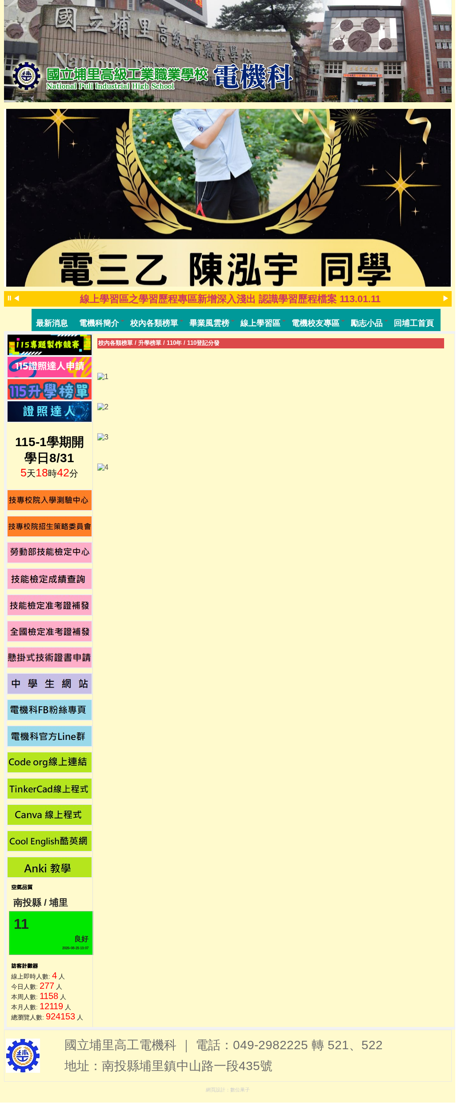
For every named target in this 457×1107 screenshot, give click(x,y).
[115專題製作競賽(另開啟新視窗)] (50, 345)
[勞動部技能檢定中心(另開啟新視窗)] (50, 553)
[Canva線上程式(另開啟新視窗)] (50, 815)
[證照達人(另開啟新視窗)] (50, 411)
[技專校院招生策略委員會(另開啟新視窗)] (50, 526)
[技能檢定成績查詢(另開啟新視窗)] (50, 579)
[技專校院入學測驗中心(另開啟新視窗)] (50, 500)
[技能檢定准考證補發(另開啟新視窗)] (50, 605)
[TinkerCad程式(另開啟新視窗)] (50, 789)
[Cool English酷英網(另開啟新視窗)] (50, 841)
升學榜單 (149, 343)
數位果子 (240, 1089)
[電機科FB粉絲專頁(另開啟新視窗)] (50, 710)
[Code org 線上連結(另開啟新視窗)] (50, 762)
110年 (174, 343)
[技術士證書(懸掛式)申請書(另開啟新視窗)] (50, 657)
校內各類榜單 (115, 343)
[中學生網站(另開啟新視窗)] (50, 684)
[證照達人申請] (50, 367)
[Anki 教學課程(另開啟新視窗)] (50, 867)
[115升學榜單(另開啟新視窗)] (50, 389)
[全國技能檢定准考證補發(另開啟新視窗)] (50, 631)
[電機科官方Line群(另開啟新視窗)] (50, 736)
